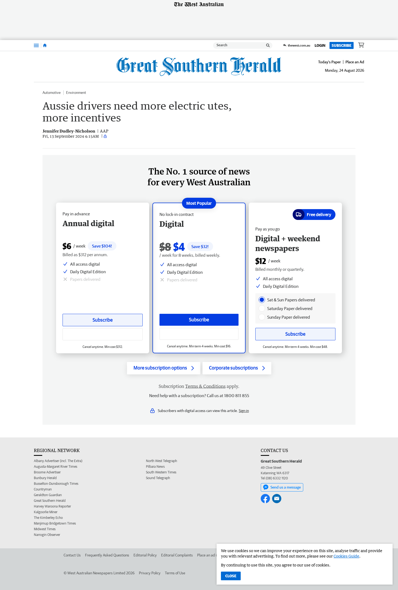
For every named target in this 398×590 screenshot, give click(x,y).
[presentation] (262, 299)
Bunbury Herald (45, 478)
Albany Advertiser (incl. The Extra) (58, 461)
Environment (76, 92)
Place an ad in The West (215, 555)
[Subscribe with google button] (199, 334)
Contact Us (72, 555)
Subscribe (341, 45)
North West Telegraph (161, 461)
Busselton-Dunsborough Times (56, 484)
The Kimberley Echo (48, 518)
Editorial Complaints (177, 555)
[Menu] (36, 45)
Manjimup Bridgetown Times (55, 523)
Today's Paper (329, 62)
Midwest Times (45, 529)
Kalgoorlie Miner (45, 512)
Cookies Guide (346, 556)
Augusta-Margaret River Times (55, 466)
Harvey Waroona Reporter (52, 506)
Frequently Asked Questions (107, 555)
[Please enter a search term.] (268, 45)
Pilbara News (155, 466)
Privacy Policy (150, 573)
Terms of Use (175, 573)
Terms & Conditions (205, 386)
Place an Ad (354, 62)
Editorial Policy (145, 555)
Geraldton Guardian (48, 495)
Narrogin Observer (47, 535)
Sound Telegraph (158, 478)
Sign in (244, 410)
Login (320, 45)
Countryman (43, 489)
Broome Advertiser (47, 472)
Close (230, 576)
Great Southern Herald (50, 501)
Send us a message (285, 487)
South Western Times (161, 472)
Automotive (52, 92)
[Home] (45, 45)
